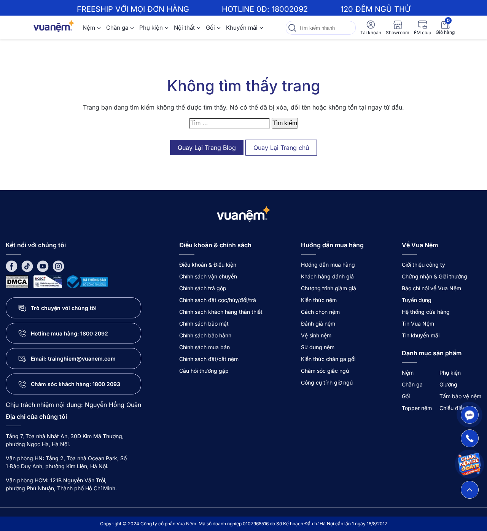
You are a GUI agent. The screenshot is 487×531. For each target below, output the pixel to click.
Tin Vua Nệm (418, 323)
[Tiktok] (27, 265)
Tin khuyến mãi (420, 335)
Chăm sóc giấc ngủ (325, 370)
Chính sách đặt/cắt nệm (209, 359)
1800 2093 (106, 384)
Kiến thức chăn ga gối (328, 359)
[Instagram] (58, 265)
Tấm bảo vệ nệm (460, 396)
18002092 (290, 9)
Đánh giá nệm (318, 323)
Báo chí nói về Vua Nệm (431, 288)
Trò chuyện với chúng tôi (64, 308)
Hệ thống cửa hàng (426, 311)
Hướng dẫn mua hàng (328, 264)
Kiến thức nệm (319, 300)
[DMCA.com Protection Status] (17, 281)
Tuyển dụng (416, 300)
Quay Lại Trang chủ (281, 147)
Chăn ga (117, 27)
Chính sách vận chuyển (208, 276)
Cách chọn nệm (320, 311)
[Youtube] (43, 265)
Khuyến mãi (242, 27)
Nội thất (184, 27)
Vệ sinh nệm (316, 335)
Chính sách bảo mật (204, 323)
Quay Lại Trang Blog (207, 147)
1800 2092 (94, 333)
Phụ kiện (151, 27)
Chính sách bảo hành (205, 335)
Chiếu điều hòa (457, 408)
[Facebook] (12, 265)
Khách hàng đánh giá (327, 276)
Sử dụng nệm (317, 347)
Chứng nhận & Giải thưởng (434, 276)
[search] (292, 28)
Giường (448, 384)
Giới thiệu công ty (423, 264)
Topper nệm (417, 408)
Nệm (89, 27)
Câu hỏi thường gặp (204, 370)
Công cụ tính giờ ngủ (327, 382)
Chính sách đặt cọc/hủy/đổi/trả (217, 300)
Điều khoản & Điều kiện (207, 264)
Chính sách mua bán (204, 347)
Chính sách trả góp (202, 288)
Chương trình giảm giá (328, 288)
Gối (210, 27)
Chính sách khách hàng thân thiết (221, 311)
